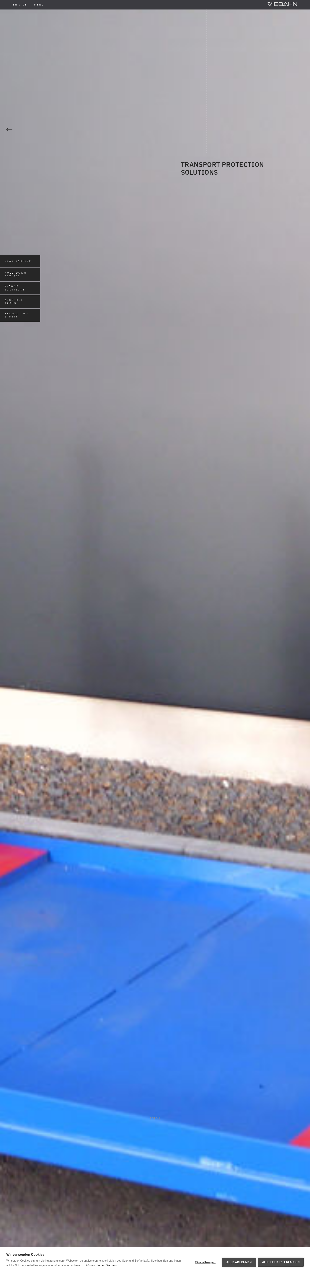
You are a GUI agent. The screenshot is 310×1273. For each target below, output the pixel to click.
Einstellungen (205, 1262)
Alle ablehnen (239, 1262)
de (25, 4)
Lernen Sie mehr (107, 1265)
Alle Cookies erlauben (280, 1262)
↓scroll (155, 1116)
